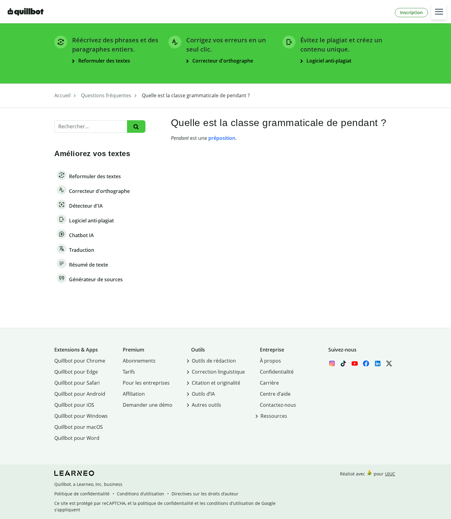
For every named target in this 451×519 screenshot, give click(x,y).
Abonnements (139, 360)
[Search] (136, 126)
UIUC (390, 474)
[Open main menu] (438, 12)
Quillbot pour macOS (78, 427)
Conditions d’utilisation (140, 494)
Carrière (269, 382)
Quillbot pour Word (76, 438)
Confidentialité (277, 371)
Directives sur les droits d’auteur (205, 494)
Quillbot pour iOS (74, 405)
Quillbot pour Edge (76, 371)
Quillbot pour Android (79, 393)
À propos (270, 360)
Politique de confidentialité (82, 494)
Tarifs (129, 371)
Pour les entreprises (146, 382)
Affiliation (134, 393)
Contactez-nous (278, 405)
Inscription (411, 12)
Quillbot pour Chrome (79, 360)
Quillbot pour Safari (77, 382)
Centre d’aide (275, 393)
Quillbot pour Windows (81, 416)
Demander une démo (147, 405)
